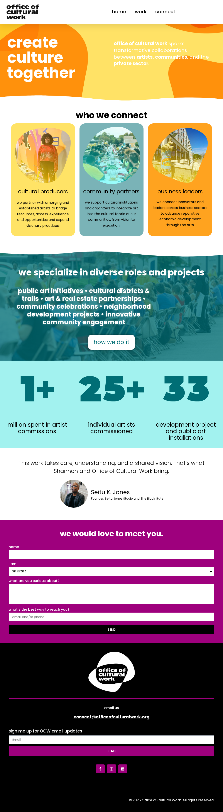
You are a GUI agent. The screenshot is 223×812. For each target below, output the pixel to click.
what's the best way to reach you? (39, 610)
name (14, 547)
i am (12, 564)
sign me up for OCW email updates (45, 731)
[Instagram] (111, 769)
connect (165, 11)
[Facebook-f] (100, 769)
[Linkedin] (122, 769)
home (119, 11)
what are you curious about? (34, 581)
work (141, 11)
